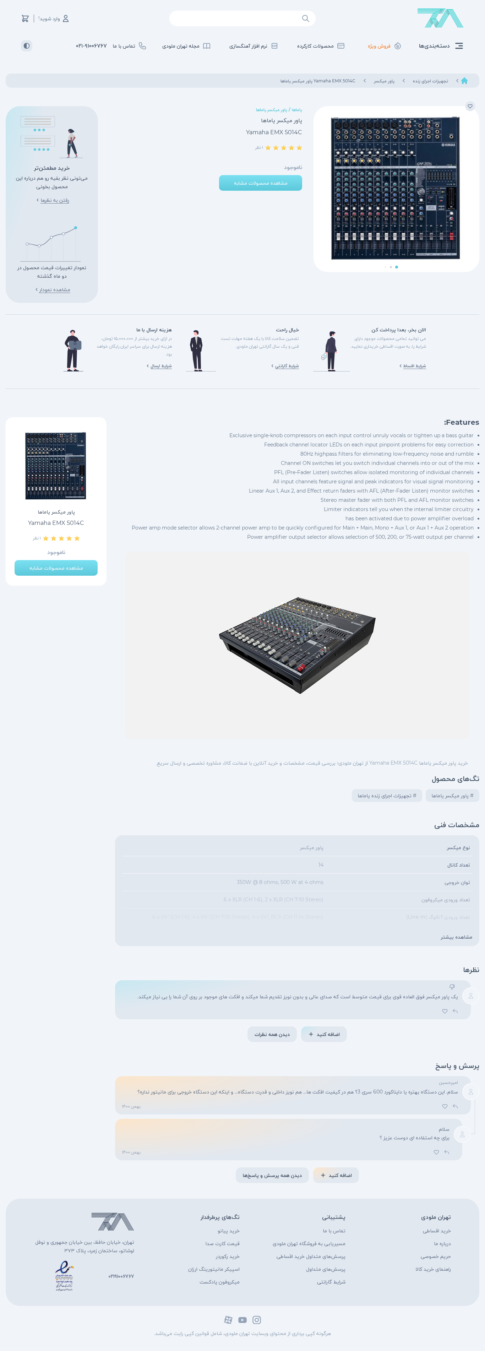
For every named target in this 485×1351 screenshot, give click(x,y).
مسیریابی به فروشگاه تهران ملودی (309, 1243)
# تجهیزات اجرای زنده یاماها (387, 795)
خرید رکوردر (228, 1256)
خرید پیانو (229, 1230)
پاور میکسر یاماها (271, 109)
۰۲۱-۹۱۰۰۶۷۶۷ (91, 45)
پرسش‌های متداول (325, 1269)
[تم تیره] (26, 45)
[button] (396, 267)
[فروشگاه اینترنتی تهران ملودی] (440, 18)
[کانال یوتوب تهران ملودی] (242, 1320)
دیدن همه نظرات (272, 1034)
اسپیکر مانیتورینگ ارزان (214, 1269)
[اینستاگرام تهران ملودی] (256, 1320)
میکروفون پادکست (220, 1282)
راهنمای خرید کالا (433, 1269)
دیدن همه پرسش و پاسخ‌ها (272, 1175)
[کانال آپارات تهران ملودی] (228, 1320)
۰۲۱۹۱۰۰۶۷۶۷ (121, 1276)
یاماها (297, 109)
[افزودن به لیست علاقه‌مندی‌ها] (470, 106)
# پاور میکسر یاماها (452, 795)
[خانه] (464, 80)
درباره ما (442, 1243)
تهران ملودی (436, 1217)
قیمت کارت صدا (223, 1243)
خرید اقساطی (437, 1230)
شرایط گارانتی (331, 1282)
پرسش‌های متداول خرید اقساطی (311, 1256)
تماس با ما (334, 1230)
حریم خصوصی (436, 1256)
